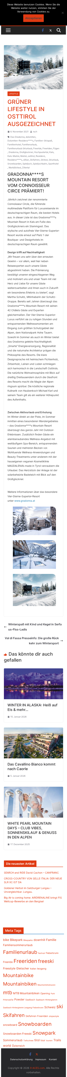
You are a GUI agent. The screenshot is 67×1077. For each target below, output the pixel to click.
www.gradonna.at (24, 500)
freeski (46, 961)
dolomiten (31, 137)
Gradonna (13, 152)
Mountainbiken (20, 984)
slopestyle (54, 1016)
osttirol (31, 156)
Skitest (44, 159)
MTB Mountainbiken (26, 993)
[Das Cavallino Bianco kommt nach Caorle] (33, 730)
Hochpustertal (41, 152)
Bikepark (16, 940)
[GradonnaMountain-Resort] (34, 521)
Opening (45, 993)
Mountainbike (18, 975)
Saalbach (30, 999)
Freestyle (9, 968)
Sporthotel (53, 163)
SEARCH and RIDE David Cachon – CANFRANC (31, 872)
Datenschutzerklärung (21, 1059)
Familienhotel (14, 144)
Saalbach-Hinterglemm (46, 1000)
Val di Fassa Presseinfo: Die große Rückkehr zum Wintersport (32, 640)
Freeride (37, 148)
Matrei (23, 156)
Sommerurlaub (13, 1040)
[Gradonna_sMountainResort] (34, 554)
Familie (51, 940)
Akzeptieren (33, 18)
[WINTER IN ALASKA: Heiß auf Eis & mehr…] (33, 671)
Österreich (18, 1045)
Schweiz (50, 1007)
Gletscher (22, 968)
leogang (41, 968)
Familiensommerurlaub (18, 945)
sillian (26, 159)
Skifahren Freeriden (37, 1016)
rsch (35, 131)
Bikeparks (28, 940)
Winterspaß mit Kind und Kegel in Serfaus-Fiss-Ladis (35, 626)
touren (49, 1040)
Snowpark (44, 1033)
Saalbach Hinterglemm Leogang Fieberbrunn (23, 1007)
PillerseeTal (8, 1000)
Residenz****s (15, 159)
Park (53, 993)
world (7, 1045)
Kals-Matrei (13, 156)
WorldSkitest (15, 167)
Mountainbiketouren (46, 985)
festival (41, 953)
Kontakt (53, 1059)
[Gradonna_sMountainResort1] (34, 590)
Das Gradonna (17, 137)
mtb (7, 992)
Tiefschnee (28, 1040)
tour (43, 1040)
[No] (62, 13)
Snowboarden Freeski (17, 1033)
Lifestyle (13, 94)
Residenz (40, 156)
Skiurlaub (53, 159)
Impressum (40, 1059)
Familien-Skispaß (43, 140)
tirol (37, 1040)
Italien (33, 968)
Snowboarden (14, 163)
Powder (19, 999)
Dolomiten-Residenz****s (20, 140)
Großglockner (26, 152)
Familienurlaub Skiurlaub (20, 148)
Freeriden (47, 148)
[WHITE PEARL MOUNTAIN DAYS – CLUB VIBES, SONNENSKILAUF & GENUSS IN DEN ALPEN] (33, 789)
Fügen (56, 148)
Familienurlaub (29, 144)
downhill (39, 940)
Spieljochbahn (40, 163)
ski (59, 1006)
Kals (51, 152)
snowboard (10, 1024)
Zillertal (26, 167)
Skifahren (35, 159)
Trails (57, 1040)
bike (6, 940)
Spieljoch (27, 163)
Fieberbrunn (52, 953)
